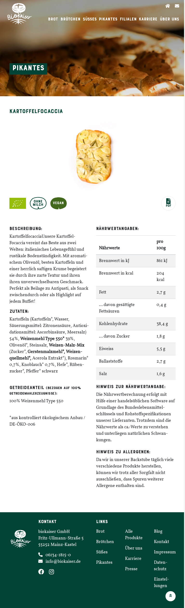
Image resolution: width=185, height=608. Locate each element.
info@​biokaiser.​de (63, 562)
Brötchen (70, 19)
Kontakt (161, 542)
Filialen (128, 19)
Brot (53, 19)
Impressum (165, 552)
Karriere (148, 19)
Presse (131, 569)
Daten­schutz (160, 566)
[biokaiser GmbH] (20, 13)
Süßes (90, 19)
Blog (158, 532)
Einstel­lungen (161, 582)
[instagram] (53, 573)
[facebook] (43, 573)
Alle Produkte (134, 535)
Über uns (169, 19)
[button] (168, 203)
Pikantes (108, 19)
